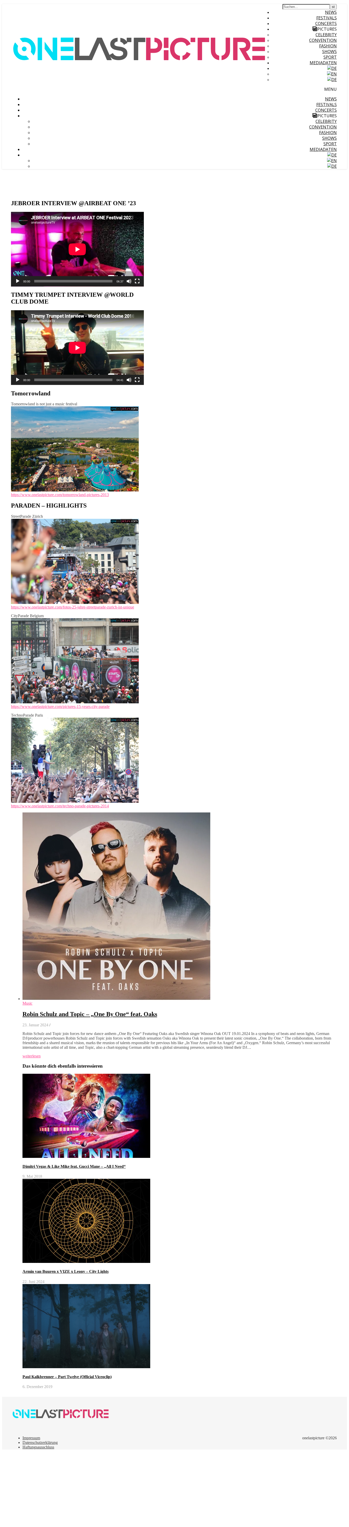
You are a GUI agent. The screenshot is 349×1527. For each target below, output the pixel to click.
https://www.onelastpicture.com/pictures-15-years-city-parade (60, 706)
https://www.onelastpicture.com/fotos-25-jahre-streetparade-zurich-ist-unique (72, 607)
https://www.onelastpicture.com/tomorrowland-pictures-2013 (60, 495)
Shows (329, 51)
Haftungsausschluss (38, 1447)
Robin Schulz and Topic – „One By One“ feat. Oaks (89, 1014)
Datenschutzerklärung (40, 1442)
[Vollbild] (137, 281)
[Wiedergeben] (17, 281)
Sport (330, 57)
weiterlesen (31, 1056)
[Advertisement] (155, 1489)
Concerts (326, 23)
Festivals (326, 18)
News (331, 12)
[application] (77, 249)
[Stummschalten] (129, 281)
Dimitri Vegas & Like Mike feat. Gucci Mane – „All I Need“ (74, 1166)
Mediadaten (323, 63)
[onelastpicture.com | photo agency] (140, 92)
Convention (323, 40)
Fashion (328, 46)
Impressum (31, 1438)
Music (27, 1003)
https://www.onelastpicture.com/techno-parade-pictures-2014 (60, 806)
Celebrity (326, 34)
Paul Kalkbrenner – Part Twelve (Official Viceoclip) (67, 1377)
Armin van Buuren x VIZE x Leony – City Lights (65, 1271)
